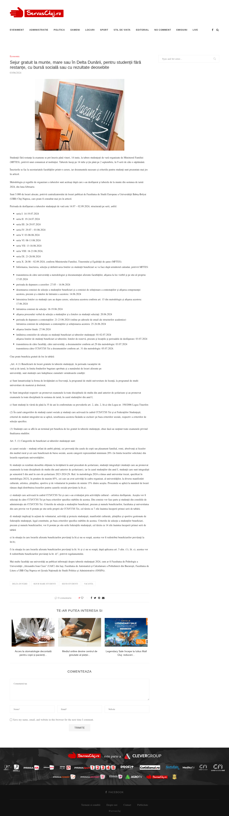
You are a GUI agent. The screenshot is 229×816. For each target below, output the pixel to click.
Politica (59, 30)
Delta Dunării (19, 583)
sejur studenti (70, 583)
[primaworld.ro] (116, 777)
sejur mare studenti (44, 583)
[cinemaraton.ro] (204, 767)
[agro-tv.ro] (134, 777)
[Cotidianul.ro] (151, 767)
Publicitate (142, 805)
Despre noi (111, 805)
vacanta (88, 583)
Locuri (90, 30)
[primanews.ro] (50, 767)
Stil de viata (122, 30)
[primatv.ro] (8, 767)
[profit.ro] (128, 767)
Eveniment (17, 30)
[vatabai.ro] (175, 777)
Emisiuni (181, 30)
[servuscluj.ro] (158, 777)
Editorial (142, 30)
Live (195, 30)
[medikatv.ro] (190, 767)
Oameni (75, 30)
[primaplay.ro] (66, 767)
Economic (15, 56)
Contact (127, 805)
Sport (104, 30)
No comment (162, 30)
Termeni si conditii (90, 805)
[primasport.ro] (95, 767)
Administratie (38, 30)
